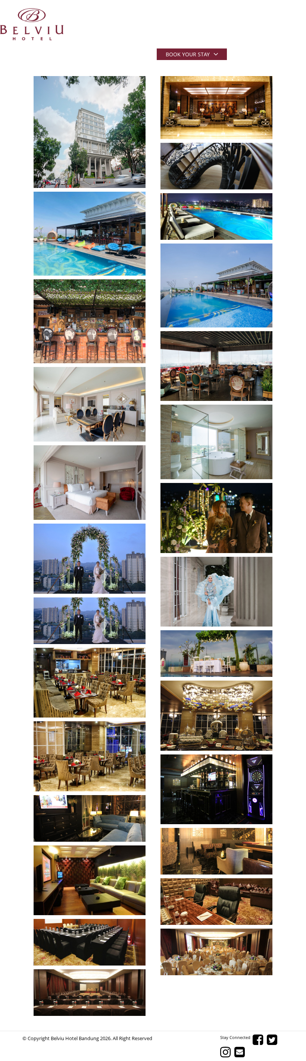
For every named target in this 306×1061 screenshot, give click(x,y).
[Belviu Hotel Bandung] (31, 24)
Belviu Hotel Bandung (75, 1038)
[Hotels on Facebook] (260, 1040)
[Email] (241, 1052)
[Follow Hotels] (274, 1040)
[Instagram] (227, 1052)
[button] (90, 132)
